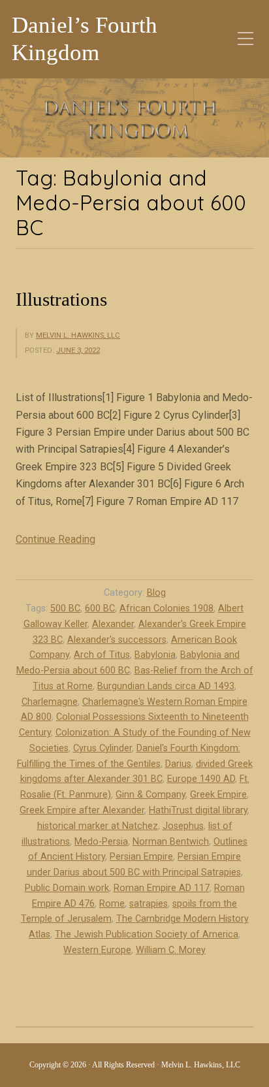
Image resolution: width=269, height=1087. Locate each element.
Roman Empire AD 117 (162, 888)
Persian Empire (141, 856)
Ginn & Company (150, 794)
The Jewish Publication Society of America (146, 934)
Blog (156, 592)
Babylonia (155, 654)
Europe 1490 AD (201, 779)
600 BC (100, 608)
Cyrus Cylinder (102, 748)
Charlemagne (50, 701)
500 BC (65, 608)
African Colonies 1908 (166, 608)
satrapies (148, 903)
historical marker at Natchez (97, 826)
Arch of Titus (102, 654)
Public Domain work (67, 888)
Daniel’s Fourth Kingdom (84, 38)
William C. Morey (171, 950)
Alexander (113, 624)
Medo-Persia (101, 841)
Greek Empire (218, 794)
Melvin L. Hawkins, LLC (78, 335)
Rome (112, 903)
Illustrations (61, 299)
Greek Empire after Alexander (82, 810)
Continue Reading (55, 539)
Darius (178, 764)
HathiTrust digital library (198, 810)
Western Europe (97, 950)
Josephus (183, 826)
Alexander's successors (116, 639)
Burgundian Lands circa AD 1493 (165, 686)
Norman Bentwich (171, 841)
